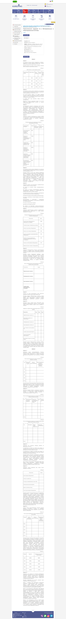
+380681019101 (48, 6)
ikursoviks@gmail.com (49, 4)
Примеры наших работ (17, 31)
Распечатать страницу (49, 24)
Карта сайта (16, 42)
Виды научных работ (17, 29)
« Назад (24, 32)
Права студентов (16, 34)
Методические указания (18, 40)
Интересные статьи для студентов (17, 39)
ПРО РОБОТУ (26, 38)
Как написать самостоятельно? (17, 36)
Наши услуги (16, 26)
